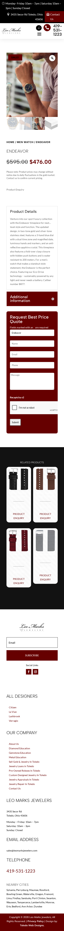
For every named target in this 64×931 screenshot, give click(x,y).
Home (10, 142)
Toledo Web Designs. (32, 925)
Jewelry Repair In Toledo (22, 784)
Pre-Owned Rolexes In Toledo (24, 770)
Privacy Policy (35, 921)
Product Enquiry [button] (19, 516)
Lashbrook (14, 716)
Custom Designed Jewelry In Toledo (28, 775)
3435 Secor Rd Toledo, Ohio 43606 (27, 17)
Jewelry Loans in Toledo (21, 766)
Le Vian (13, 711)
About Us (14, 743)
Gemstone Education (20, 752)
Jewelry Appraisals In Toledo (24, 779)
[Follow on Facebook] (28, 672)
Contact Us (55, 17)
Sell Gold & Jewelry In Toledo (24, 761)
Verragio (13, 720)
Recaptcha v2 (17, 397)
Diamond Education (19, 748)
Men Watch (25, 142)
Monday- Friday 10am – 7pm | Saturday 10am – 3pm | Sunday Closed (33, 6)
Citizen (12, 707)
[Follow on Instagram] (35, 672)
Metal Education (17, 757)
